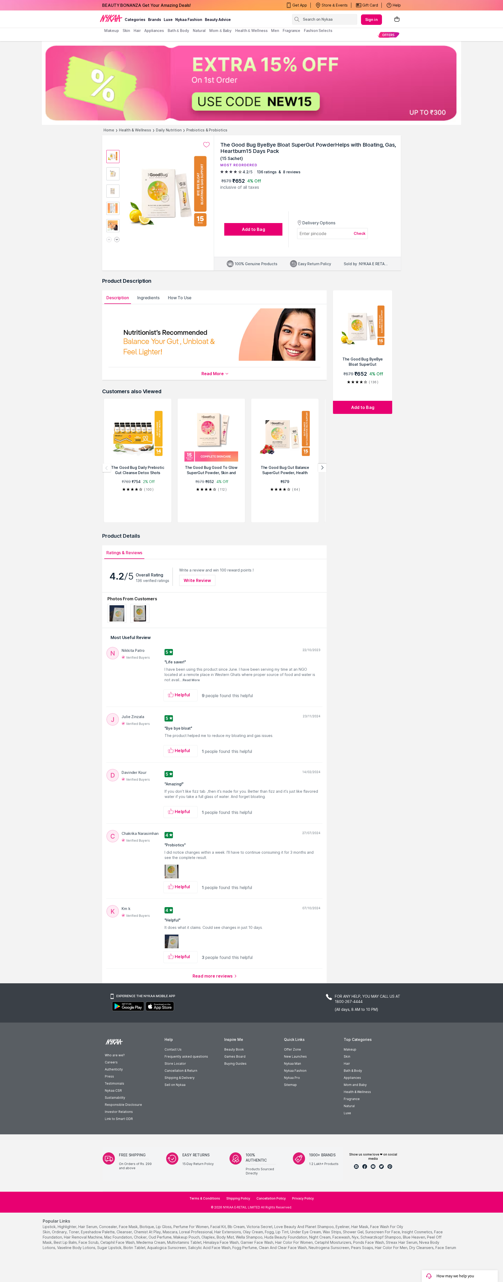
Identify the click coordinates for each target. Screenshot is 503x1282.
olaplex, (208, 1237)
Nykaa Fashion (188, 19)
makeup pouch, (186, 1237)
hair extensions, (228, 1232)
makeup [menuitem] (111, 30)
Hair (347, 1063)
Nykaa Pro (292, 1078)
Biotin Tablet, (134, 1247)
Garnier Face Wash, (257, 1242)
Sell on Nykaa (175, 1085)
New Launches (295, 1056)
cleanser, (125, 1232)
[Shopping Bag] (397, 19)
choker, (140, 1237)
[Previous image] (109, 240)
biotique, (147, 1226)
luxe (168, 19)
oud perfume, (160, 1237)
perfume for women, (191, 1226)
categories (135, 19)
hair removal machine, (83, 1237)
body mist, (226, 1237)
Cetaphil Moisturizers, (333, 1242)
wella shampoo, (249, 1237)
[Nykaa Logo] (111, 18)
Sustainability (115, 1098)
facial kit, (218, 1226)
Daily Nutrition (169, 130)
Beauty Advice (218, 19)
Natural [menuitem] (199, 30)
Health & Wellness (135, 130)
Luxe (347, 1113)
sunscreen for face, (383, 1232)
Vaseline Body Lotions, (76, 1247)
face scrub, (89, 1242)
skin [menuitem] (126, 30)
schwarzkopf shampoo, (381, 1237)
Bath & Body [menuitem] (178, 30)
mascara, (170, 1232)
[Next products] (322, 468)
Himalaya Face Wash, (221, 1242)
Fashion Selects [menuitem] (318, 30)
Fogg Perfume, (245, 1247)
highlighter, (67, 1226)
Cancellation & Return (181, 1071)
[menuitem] (388, 35)
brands (154, 19)
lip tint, (282, 1232)
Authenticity (114, 1069)
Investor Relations (119, 1112)
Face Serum (445, 1247)
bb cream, (236, 1226)
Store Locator (175, 1063)
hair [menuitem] (137, 30)
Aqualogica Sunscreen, (167, 1247)
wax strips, (332, 1232)
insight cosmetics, (417, 1232)
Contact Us (173, 1049)
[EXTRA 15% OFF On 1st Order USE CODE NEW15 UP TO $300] (251, 83)
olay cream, (253, 1232)
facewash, (341, 1237)
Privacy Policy (303, 1198)
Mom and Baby (355, 1085)
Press (109, 1076)
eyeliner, (343, 1226)
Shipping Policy (238, 1198)
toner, (74, 1232)
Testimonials (114, 1083)
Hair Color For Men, (391, 1247)
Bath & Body (353, 1071)
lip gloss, (164, 1226)
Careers (111, 1062)
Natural (349, 1106)
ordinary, (60, 1232)
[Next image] (116, 240)
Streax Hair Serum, (402, 1242)
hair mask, (360, 1226)
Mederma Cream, (151, 1242)
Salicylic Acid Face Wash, (209, 1247)
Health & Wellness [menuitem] (251, 30)
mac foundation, (118, 1237)
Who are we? (114, 1055)
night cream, (320, 1237)
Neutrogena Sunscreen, (329, 1247)
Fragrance (352, 1099)
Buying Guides (235, 1063)
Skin (347, 1056)
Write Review (197, 580)
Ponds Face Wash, (369, 1242)
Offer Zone (292, 1049)
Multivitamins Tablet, (184, 1242)
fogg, (270, 1232)
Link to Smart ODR (119, 1119)
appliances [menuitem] (154, 30)
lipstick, (50, 1226)
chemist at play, (148, 1232)
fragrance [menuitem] (291, 30)
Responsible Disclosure (123, 1105)
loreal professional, (196, 1232)
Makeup (350, 1049)
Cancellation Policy (271, 1198)
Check (360, 233)
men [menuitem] (275, 30)
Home (108, 130)
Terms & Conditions (204, 1198)
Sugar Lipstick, (109, 1247)
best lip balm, (66, 1242)
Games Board (234, 1056)
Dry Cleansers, (421, 1247)
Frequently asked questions (186, 1056)
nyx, (355, 1237)
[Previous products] (106, 468)
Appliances (352, 1078)
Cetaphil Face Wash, (117, 1242)
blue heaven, (414, 1237)
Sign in (371, 19)
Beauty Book (234, 1049)
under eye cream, (306, 1232)
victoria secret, (260, 1226)
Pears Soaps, (362, 1247)
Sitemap (290, 1085)
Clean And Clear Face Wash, (283, 1247)
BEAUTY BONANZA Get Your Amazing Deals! (146, 5)
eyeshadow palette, (98, 1232)
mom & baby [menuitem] (220, 30)
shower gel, (353, 1232)
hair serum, (88, 1226)
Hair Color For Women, (294, 1242)
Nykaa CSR (113, 1090)
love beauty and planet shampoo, (304, 1226)
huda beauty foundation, (286, 1237)
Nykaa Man (292, 1063)
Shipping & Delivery (180, 1078)
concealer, (108, 1226)
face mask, (129, 1226)
